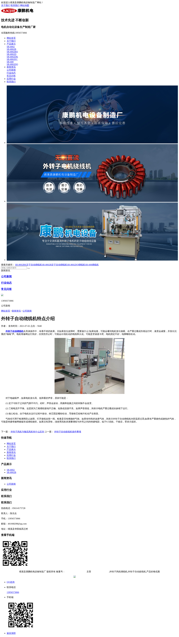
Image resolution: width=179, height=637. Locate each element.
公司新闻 (11, 70)
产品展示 (11, 44)
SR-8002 (11, 46)
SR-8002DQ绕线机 (76, 265)
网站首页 (11, 38)
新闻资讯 (11, 67)
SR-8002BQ (12, 52)
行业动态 (11, 73)
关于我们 (5, 5)
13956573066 (13, 592)
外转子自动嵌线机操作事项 (67, 431)
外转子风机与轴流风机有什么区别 (27, 431)
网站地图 (24, 5)
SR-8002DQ (12, 64)
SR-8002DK (12, 57)
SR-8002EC (12, 59)
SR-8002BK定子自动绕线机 (28, 265)
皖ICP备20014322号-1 (75, 571)
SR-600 (10, 62)
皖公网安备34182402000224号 (90, 577)
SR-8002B (11, 49)
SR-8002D (11, 54)
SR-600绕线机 (92, 265)
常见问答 (11, 76)
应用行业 (11, 79)
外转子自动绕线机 (100, 571)
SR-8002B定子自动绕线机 (54, 265)
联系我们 (15, 5)
